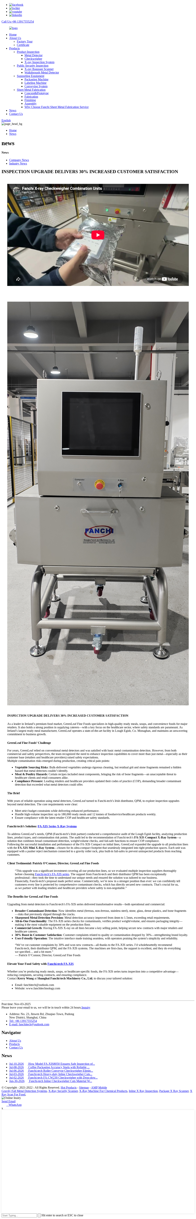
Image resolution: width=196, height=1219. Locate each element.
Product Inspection (28, 51)
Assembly (30, 103)
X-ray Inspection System (39, 62)
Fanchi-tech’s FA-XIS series (52, 874)
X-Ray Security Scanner (63, 1091)
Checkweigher (33, 58)
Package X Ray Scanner (174, 1091)
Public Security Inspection (32, 65)
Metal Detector (33, 55)
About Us (15, 38)
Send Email (9, 1101)
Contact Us (16, 113)
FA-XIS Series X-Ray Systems (57, 826)
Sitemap (84, 1087)
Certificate (23, 45)
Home (13, 34)
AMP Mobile (99, 1087)
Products (14, 48)
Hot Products (69, 1087)
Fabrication (31, 96)
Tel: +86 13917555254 (23, 1021)
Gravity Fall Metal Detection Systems (24, 1091)
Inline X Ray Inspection (143, 1091)
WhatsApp (14, 1104)
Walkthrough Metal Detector (41, 72)
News (12, 110)
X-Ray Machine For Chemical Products (103, 1091)
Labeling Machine (35, 82)
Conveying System (35, 86)
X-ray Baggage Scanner (39, 69)
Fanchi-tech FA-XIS (60, 963)
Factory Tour (25, 41)
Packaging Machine (36, 79)
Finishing (30, 100)
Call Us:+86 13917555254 (18, 21)
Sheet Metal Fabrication (31, 89)
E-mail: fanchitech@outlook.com (29, 1024)
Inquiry (86, 1007)
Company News (19, 160)
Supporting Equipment (30, 76)
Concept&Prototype (36, 93)
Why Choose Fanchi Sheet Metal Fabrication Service (56, 107)
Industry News (18, 163)
